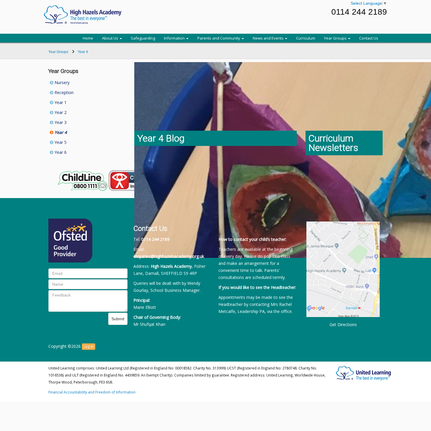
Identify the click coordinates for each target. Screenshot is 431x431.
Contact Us (368, 38)
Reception (63, 92)
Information (175, 38)
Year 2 (60, 112)
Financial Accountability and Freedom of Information (91, 392)
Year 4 (60, 132)
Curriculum (305, 38)
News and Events (268, 38)
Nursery (61, 82)
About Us (110, 38)
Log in (89, 346)
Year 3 (60, 122)
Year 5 (60, 142)
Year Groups (335, 38)
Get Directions (343, 324)
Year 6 (60, 152)
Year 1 (60, 102)
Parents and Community (219, 38)
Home (88, 38)
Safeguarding (143, 38)
